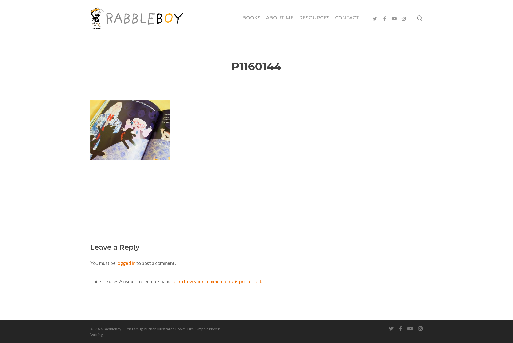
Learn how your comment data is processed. (216, 281)
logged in (125, 263)
